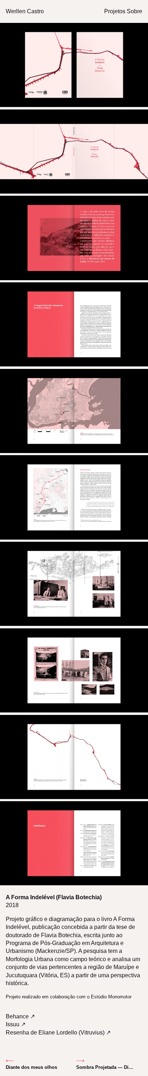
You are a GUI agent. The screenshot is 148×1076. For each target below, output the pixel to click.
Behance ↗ (20, 1016)
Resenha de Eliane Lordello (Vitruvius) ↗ (58, 1032)
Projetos (114, 11)
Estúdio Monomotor (111, 996)
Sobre (134, 11)
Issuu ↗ (16, 1024)
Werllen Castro (25, 11)
